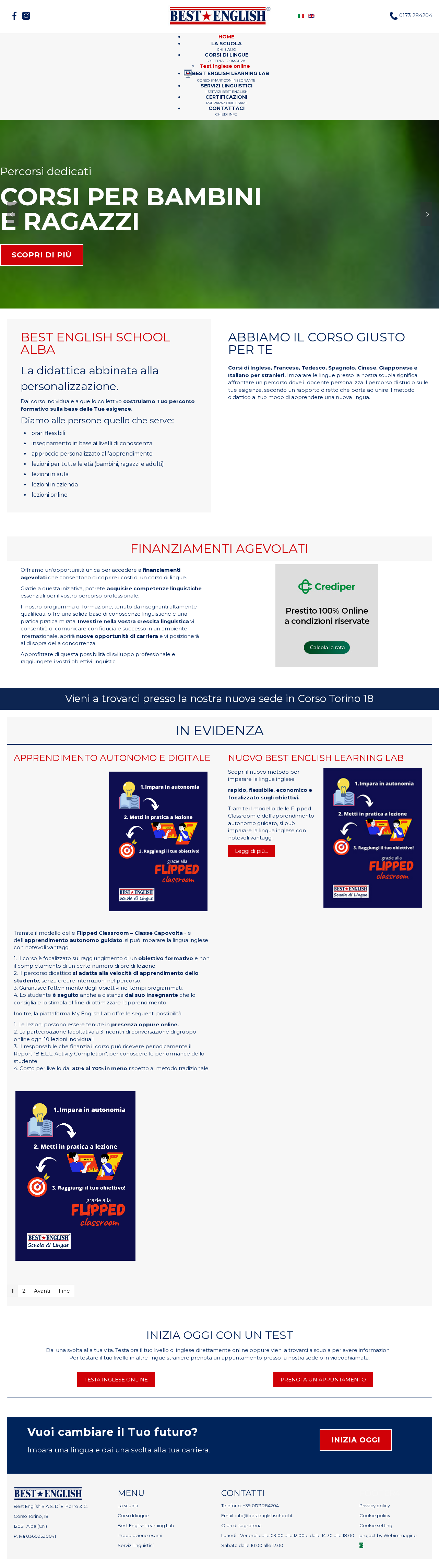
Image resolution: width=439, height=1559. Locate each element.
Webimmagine (400, 1535)
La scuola (128, 1505)
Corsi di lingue (133, 1515)
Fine (64, 1291)
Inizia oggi (355, 1440)
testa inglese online (116, 1379)
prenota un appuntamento (323, 1379)
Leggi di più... (251, 851)
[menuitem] (226, 37)
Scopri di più (42, 255)
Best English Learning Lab (146, 1525)
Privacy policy (374, 1505)
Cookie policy (374, 1515)
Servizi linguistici (136, 1545)
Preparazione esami (140, 1535)
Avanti (42, 1291)
